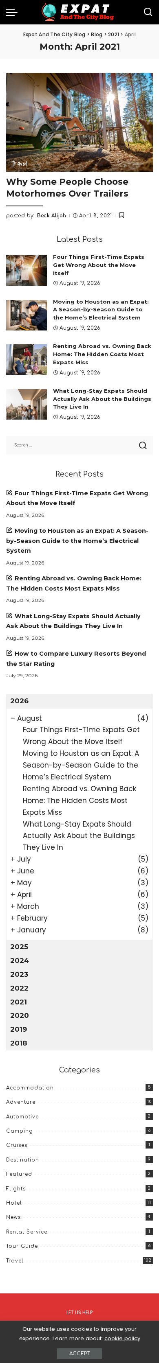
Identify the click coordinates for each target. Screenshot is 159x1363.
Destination (22, 1160)
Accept (79, 1353)
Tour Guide (22, 1246)
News (13, 1217)
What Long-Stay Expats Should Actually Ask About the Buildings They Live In (102, 398)
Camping (19, 1131)
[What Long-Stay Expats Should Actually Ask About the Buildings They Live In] (26, 404)
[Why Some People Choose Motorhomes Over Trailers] (79, 122)
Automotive (22, 1117)
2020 (19, 1015)
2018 (18, 1043)
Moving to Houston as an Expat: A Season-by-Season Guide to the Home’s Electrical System (101, 309)
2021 (18, 1002)
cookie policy (122, 1338)
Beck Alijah (51, 216)
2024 (19, 960)
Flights (16, 1189)
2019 (18, 1029)
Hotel (14, 1203)
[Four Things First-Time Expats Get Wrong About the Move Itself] (26, 270)
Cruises (16, 1145)
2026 (19, 701)
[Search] (148, 12)
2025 (19, 947)
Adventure (20, 1102)
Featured (19, 1174)
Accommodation (30, 1088)
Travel (19, 163)
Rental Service (26, 1232)
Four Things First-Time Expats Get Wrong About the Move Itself (98, 265)
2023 (19, 974)
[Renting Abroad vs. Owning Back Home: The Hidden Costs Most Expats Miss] (26, 359)
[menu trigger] (14, 12)
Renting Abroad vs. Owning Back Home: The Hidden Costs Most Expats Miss (102, 354)
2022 (19, 988)
